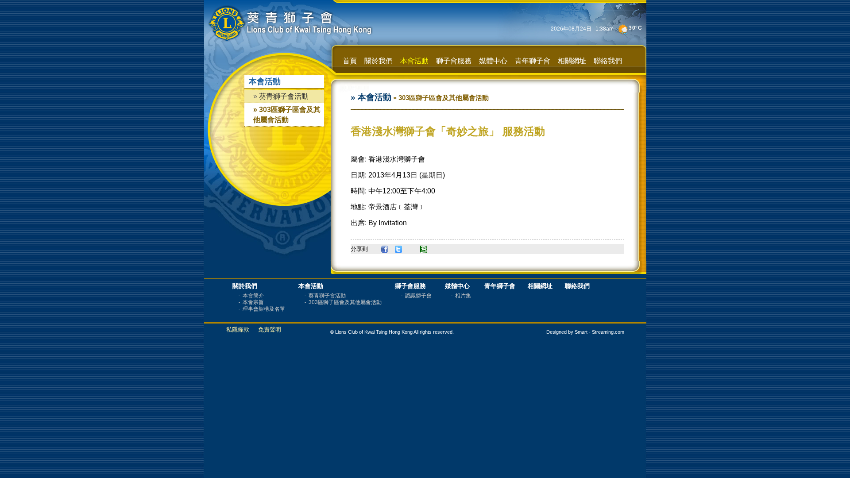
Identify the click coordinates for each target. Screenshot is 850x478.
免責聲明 (269, 329)
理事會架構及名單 (264, 309)
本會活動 (414, 61)
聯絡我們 (608, 61)
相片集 (463, 296)
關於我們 (378, 61)
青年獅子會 (532, 61)
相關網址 (572, 61)
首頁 (350, 61)
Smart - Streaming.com (599, 332)
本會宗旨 (254, 302)
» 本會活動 (371, 97)
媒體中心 (493, 61)
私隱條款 (237, 329)
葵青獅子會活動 (284, 96)
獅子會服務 (453, 61)
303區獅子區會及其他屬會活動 (346, 302)
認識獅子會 (419, 296)
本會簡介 (254, 296)
